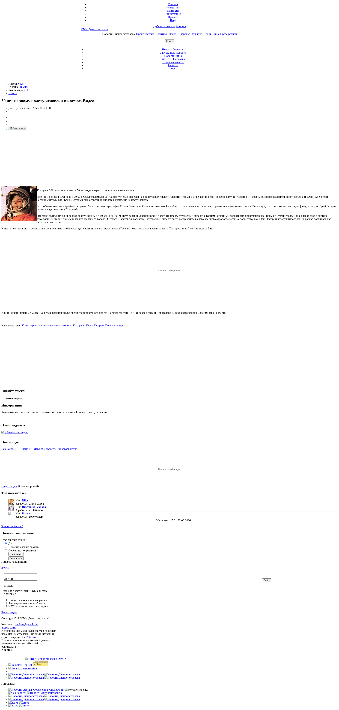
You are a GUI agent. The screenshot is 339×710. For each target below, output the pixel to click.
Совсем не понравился (22, 550)
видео (120, 325)
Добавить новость (164, 26)
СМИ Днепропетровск (94, 29)
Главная (173, 4)
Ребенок (31, 637)
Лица (215, 33)
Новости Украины (173, 49)
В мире (24, 86)
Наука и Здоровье (179, 33)
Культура (196, 33)
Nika (20, 83)
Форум (173, 68)
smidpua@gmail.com (26, 624)
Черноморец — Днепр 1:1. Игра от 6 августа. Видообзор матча (39, 448)
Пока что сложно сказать (23, 546)
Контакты (173, 10)
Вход (173, 20)
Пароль (8, 585)
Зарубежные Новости (173, 52)
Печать (12, 93)
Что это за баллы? (12, 526)
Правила (173, 17)
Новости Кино (173, 55)
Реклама (181, 26)
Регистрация (173, 13)
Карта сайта (9, 627)
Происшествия (145, 33)
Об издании (173, 7)
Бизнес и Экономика (173, 58)
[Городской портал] (36, 689)
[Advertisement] (31, 158)
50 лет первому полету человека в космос (46, 325)
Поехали (110, 325)
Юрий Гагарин (95, 325)
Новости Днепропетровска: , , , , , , (169, 33)
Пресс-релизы (228, 33)
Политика (161, 33)
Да (10, 543)
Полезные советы (173, 62)
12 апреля (78, 325)
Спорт (207, 33)
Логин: (8, 578)
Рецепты (173, 65)
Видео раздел (9, 486)
